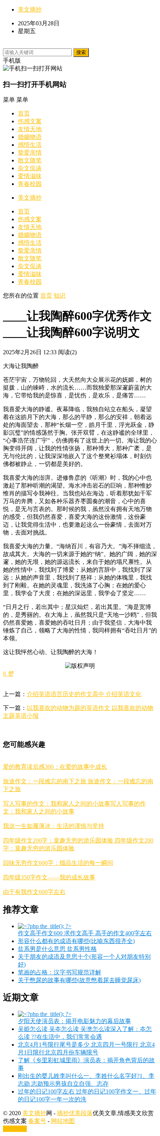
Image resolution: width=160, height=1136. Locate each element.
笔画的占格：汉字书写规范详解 (59, 972)
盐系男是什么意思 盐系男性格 (57, 949)
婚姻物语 (30, 137)
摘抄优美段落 (75, 1113)
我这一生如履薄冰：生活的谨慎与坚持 (53, 826)
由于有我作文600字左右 (34, 892)
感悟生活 (30, 145)
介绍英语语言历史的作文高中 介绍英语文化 (84, 694)
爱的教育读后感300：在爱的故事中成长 (55, 767)
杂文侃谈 (30, 168)
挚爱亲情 (30, 152)
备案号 (37, 1121)
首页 (24, 113)
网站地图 (63, 1121)
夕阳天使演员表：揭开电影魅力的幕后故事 (74, 1021)
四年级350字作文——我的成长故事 (49, 877)
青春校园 (30, 184)
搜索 (81, 52)
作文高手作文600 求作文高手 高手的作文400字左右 (85, 933)
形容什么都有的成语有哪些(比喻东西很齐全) (76, 941)
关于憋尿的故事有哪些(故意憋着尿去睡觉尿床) (79, 980)
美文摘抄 (30, 9)
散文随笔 (30, 160)
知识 (59, 295)
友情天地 (30, 129)
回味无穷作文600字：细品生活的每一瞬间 (58, 863)
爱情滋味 (30, 176)
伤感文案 (30, 121)
